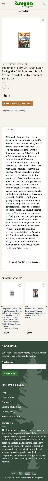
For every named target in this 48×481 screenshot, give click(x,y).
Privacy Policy (8, 411)
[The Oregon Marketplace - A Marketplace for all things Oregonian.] (24, 4)
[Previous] (1, 311)
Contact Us (7, 402)
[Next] (46, 311)
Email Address (8, 362)
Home (4, 64)
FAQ (4, 392)
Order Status (8, 397)
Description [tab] (9, 129)
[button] (3, 4)
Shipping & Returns (11, 407)
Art (26, 64)
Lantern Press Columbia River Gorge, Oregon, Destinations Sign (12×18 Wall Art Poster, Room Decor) (35, 313)
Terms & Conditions (11, 416)
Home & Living (16, 64)
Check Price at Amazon (17, 103)
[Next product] (4, 87)
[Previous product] (8, 87)
